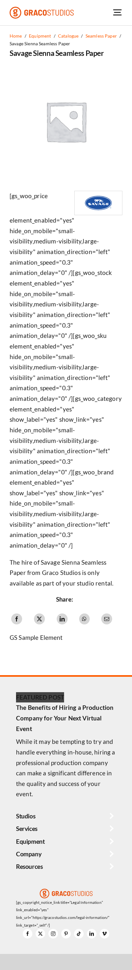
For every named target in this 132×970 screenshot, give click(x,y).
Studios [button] (25, 816)
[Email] (107, 619)
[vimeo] (104, 934)
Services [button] (26, 828)
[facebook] (27, 934)
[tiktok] (79, 934)
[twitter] (40, 934)
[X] (39, 619)
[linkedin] (91, 934)
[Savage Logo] (98, 194)
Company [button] (28, 854)
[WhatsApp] (84, 619)
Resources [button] (29, 866)
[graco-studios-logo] (42, 9)
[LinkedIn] (62, 619)
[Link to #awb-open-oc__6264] (117, 12)
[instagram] (53, 934)
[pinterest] (66, 934)
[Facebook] (17, 619)
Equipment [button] (30, 841)
